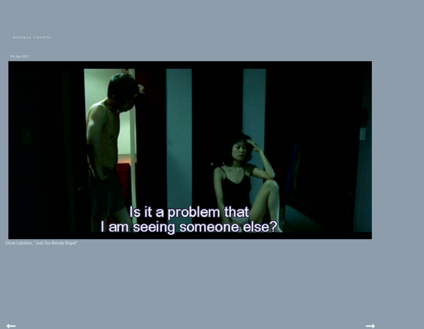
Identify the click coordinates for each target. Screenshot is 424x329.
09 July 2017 (20, 56)
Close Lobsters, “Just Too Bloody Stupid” (41, 242)
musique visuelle (32, 37)
